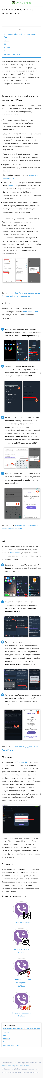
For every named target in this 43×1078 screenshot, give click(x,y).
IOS (5, 44)
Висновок (7, 51)
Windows (7, 47)
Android (6, 40)
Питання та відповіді (12, 54)
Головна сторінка (8, 1066)
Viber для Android (30, 311)
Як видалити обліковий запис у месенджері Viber (21, 1028)
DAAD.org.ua (23, 2)
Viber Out (13, 185)
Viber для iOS (15, 553)
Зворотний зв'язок (22, 1066)
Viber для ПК (21, 762)
